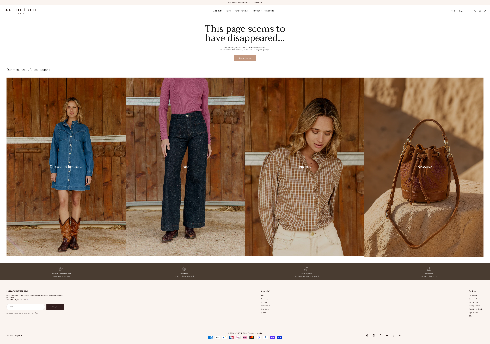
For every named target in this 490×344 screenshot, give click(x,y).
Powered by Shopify (255, 333)
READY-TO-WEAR (241, 11)
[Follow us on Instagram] (373, 335)
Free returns (184, 273)
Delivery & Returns (475, 306)
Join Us (263, 312)
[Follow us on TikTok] (393, 335)
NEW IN (229, 11)
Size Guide (265, 309)
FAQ (262, 295)
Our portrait (473, 295)
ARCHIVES (217, 11)
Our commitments (475, 299)
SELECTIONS (257, 11)
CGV (470, 316)
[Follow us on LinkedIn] (400, 335)
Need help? (429, 273)
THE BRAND (269, 11)
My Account (265, 299)
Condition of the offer (476, 309)
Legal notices (473, 312)
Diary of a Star (474, 302)
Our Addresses (266, 306)
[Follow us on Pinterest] (380, 335)
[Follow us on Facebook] (367, 335)
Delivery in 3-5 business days (61, 273)
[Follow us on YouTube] (387, 335)
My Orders (264, 302)
